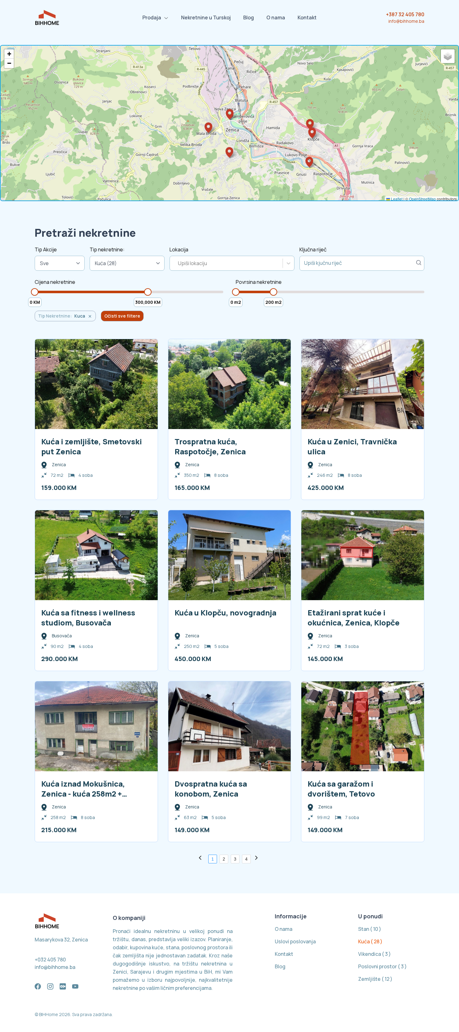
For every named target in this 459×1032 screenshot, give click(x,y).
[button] (230, 114)
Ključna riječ (313, 249)
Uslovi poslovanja (295, 941)
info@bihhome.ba (406, 21)
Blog (248, 17)
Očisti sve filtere (122, 316)
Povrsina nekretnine (259, 282)
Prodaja (151, 17)
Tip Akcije (46, 249)
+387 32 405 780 (405, 14)
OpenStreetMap (422, 198)
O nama (275, 17)
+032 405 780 (50, 959)
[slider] (34, 292)
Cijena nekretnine (55, 282)
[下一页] (257, 859)
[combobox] (178, 263)
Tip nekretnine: (107, 249)
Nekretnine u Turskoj (206, 17)
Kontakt (307, 17)
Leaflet (396, 198)
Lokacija (179, 249)
